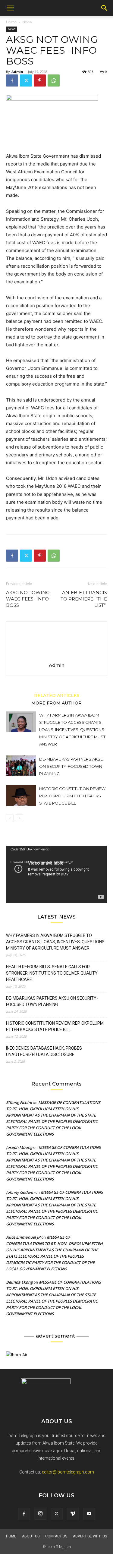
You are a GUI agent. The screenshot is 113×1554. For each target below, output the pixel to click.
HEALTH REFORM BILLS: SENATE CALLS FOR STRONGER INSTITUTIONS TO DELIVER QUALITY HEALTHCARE (52, 973)
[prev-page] (10, 818)
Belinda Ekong (19, 1282)
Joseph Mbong (19, 1147)
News (27, 22)
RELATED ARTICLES (56, 695)
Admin (17, 71)
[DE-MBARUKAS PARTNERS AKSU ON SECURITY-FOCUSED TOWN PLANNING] (21, 765)
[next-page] (19, 818)
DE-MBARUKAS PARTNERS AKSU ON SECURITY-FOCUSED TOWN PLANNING (71, 766)
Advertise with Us (90, 1536)
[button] (10, 8)
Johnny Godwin (20, 1192)
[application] (56, 874)
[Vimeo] (73, 1514)
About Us (30, 1536)
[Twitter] (26, 80)
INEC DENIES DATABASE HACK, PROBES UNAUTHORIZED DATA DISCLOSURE (44, 1051)
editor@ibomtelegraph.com (68, 1472)
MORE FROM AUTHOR (56, 702)
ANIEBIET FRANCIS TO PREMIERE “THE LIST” (84, 599)
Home (11, 22)
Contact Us (56, 1536)
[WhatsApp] (54, 80)
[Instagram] (40, 1514)
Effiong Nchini (19, 1102)
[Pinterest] (40, 80)
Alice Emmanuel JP (23, 1237)
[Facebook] (12, 80)
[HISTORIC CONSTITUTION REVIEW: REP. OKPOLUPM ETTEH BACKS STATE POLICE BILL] (21, 795)
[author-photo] (56, 656)
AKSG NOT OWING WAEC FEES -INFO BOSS (27, 599)
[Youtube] (89, 1514)
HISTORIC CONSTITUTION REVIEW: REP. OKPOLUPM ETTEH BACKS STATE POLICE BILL (72, 795)
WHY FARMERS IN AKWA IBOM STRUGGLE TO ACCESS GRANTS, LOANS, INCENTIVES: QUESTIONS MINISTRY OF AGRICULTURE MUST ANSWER (72, 729)
